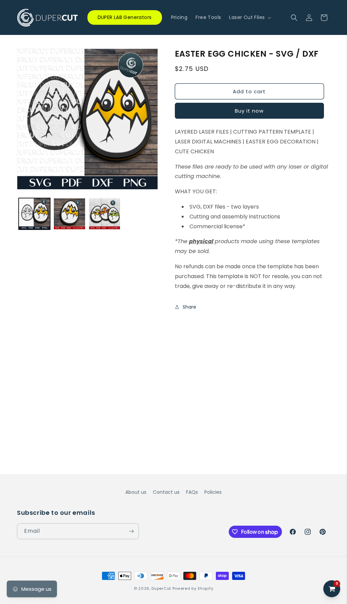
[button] (249, 17)
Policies (213, 492)
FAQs (192, 492)
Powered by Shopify (192, 588)
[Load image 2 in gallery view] (69, 214)
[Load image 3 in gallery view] (104, 214)
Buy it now (249, 110)
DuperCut (161, 588)
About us (135, 492)
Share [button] (189, 307)
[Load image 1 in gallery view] (34, 214)
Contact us (166, 492)
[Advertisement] (173, 366)
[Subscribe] (131, 531)
